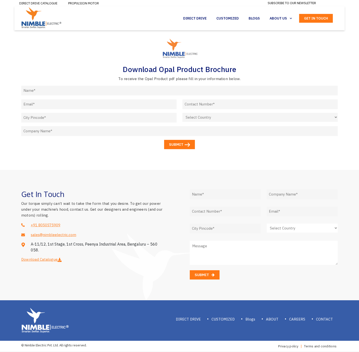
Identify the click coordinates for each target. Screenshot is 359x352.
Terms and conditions (320, 346)
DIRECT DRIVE (188, 319)
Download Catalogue (39, 259)
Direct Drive (195, 18)
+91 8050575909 (45, 225)
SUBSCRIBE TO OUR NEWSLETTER (292, 3)
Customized (227, 18)
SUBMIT (176, 144)
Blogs (254, 18)
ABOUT (272, 319)
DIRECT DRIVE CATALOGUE (38, 3)
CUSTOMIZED (223, 319)
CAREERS (297, 319)
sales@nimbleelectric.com (53, 234)
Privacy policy (288, 346)
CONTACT (324, 319)
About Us (278, 18)
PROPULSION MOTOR (83, 3)
